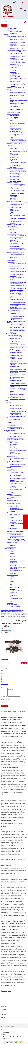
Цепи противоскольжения (16, 251)
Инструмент (6, 526)
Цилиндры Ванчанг (14, 106)
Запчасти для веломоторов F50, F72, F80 (16, 439)
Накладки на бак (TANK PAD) (16, 472)
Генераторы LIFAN (11, 260)
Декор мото (12, 486)
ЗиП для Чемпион (14, 157)
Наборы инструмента (11, 547)
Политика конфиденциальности (9, 1020)
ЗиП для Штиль (13, 159)
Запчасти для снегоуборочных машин (15, 252)
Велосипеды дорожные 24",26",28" (18, 433)
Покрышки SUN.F (14, 241)
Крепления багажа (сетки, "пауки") (18, 487)
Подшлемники (13, 595)
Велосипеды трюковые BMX (16, 436)
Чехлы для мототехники (12, 500)
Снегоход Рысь (13, 198)
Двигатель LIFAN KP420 (15, 76)
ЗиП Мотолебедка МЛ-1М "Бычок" (18, 123)
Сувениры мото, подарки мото (13, 505)
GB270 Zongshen (13, 67)
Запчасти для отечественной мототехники (16, 36)
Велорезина (12, 447)
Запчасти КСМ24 (13, 257)
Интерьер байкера (14, 506)
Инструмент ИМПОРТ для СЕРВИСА (17, 540)
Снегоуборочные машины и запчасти (15, 424)
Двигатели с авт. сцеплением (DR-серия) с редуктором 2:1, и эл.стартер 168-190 (18, 295)
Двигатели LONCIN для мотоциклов (18, 316)
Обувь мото (12, 589)
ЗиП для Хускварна (14, 156)
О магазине (4, 1012)
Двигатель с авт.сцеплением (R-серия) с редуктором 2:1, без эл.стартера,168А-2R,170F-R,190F (17, 299)
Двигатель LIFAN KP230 (15, 75)
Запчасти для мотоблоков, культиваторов (16, 118)
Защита (11, 578)
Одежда (12, 553)
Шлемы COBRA (13, 564)
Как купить (4, 1006)
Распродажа (10, 30)
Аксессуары (12, 146)
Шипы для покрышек (14, 246)
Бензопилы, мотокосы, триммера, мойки (16, 531)
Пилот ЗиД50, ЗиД (14, 117)
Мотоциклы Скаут (14, 340)
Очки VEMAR (13, 600)
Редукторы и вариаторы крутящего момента (16, 50)
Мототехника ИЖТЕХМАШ (10, 333)
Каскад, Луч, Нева (14, 125)
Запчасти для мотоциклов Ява (16, 48)
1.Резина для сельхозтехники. (16, 139)
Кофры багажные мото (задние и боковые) (16, 498)
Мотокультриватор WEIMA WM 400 (18, 140)
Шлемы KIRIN (13, 572)
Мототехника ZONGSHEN (15, 414)
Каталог (11, 610)
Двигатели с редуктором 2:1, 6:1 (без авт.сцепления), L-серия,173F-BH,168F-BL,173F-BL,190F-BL (18, 290)
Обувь (11, 579)
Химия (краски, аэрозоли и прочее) (18, 215)
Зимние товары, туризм (12, 604)
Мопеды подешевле (14, 403)
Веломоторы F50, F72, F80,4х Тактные (15, 438)
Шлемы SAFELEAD (14, 558)
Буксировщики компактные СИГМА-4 (18, 369)
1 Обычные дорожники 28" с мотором (18, 458)
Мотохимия (12, 223)
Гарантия (3, 1014)
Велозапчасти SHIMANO (15, 453)
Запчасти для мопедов (15, 93)
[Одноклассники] (4, 630)
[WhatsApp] (8, 630)
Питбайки (9, 422)
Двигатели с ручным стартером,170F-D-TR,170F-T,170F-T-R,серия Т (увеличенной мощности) (18, 265)
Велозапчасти (10, 441)
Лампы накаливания (14, 220)
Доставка (3, 1009)
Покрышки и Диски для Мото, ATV (14, 234)
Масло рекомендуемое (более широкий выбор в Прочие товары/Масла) (17, 331)
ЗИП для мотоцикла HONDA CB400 (17, 170)
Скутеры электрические (15, 419)
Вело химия (12, 445)
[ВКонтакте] (2, 630)
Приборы (12, 517)
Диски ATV (12, 240)
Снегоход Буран (13, 196)
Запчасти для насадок (15, 530)
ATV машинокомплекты (15, 338)
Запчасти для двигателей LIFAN (14, 51)
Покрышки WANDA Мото (15, 238)
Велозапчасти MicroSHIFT (15, 455)
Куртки (11, 601)
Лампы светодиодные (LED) (16, 221)
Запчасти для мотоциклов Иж (16, 37)
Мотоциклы (9, 410)
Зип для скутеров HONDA (15, 173)
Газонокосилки (13, 148)
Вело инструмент (13, 444)
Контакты (3, 1017)
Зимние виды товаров (15, 606)
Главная (3, 1004)
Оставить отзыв (4, 684)
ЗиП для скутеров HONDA (15, 181)
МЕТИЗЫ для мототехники (16, 489)
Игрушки (9, 467)
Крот (11, 126)
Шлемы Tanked (13, 561)
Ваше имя (3, 702)
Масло (11, 209)
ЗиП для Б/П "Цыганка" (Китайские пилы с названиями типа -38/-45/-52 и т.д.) (18, 151)
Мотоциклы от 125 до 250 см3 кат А (18, 411)
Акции (5, 27)
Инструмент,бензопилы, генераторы (15, 533)
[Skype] (10, 630)
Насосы (11, 212)
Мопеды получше (14, 406)
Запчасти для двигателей (15, 90)
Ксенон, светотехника (15, 519)
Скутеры (9, 417)
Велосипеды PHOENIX (12, 435)
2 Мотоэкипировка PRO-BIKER (16, 598)
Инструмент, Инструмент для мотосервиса (16, 539)
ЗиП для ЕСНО (13, 167)
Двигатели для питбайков (16, 311)
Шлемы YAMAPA (13, 562)
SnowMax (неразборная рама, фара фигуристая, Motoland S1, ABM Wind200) (18, 190)
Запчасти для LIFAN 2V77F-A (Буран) (18, 65)
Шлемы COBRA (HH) (14, 565)
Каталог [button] (4, 25)
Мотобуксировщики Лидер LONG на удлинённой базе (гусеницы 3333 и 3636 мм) (18, 390)
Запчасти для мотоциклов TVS (13, 112)
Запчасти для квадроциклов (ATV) (17, 92)
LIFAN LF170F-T (13, 72)
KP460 (11, 69)
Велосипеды (10, 431)
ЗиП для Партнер (14, 154)
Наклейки (12, 473)
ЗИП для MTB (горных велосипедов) (18, 449)
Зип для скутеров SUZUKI (15, 174)
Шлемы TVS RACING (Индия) (16, 570)
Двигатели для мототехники (13, 310)
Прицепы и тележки (11, 425)
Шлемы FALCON (13, 556)
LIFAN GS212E (13, 70)
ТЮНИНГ (12, 492)
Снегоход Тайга (13, 199)
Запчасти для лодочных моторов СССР (18, 202)
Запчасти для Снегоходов (12, 182)
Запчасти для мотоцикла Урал (16, 39)
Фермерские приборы (12, 542)
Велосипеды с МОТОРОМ (12, 456)
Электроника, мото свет (12, 512)
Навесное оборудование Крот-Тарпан (18, 136)
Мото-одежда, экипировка (13, 582)
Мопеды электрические (15, 408)
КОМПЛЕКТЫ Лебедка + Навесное (17, 399)
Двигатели (6, 259)
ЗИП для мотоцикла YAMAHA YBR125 (18, 171)
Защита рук (9, 494)
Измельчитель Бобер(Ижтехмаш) (14, 335)
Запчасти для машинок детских (17, 428)
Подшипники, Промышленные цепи (18, 218)
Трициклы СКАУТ (13, 343)
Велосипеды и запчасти (9, 430)
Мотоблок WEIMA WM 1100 (16, 129)
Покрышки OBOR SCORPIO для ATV (17, 249)
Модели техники (14, 469)
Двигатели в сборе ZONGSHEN (16, 324)
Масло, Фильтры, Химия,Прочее (14, 207)
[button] (25, 637)
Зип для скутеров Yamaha (15, 176)
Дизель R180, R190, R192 (15, 122)
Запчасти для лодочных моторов (14, 201)
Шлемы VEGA (13, 573)
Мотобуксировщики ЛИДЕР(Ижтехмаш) (16, 350)
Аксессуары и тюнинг (11, 470)
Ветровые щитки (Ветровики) (13, 503)
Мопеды (9, 402)
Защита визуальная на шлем (16, 514)
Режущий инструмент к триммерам (18, 162)
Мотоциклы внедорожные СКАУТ (14, 336)
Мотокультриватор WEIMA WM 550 (18, 131)
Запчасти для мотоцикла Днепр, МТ (18, 41)
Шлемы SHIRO (13, 559)
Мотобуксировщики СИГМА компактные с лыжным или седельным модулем (16, 360)
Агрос (11, 120)
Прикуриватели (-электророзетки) (17, 523)
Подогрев (12, 525)
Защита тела (13, 584)
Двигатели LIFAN (10, 262)
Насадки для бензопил (12, 528)
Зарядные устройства (14, 210)
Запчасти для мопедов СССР (13, 114)
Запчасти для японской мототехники (15, 168)
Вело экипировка (11, 550)
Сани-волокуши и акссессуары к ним (18, 392)
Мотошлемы (10, 554)
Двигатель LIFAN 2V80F (15, 73)
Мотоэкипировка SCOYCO (12, 575)
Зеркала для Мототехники (13, 501)
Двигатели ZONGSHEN (15, 315)
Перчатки (12, 551)
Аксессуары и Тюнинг (9, 459)
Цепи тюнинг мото (14, 107)
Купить (23, 663)
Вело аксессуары (14, 442)
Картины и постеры (14, 508)
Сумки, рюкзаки (13, 596)
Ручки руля (12, 491)
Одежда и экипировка (9, 548)
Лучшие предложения (12, 28)
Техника (6, 400)
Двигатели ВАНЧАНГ (14, 313)
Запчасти (6, 34)
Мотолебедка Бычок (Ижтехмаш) (14, 397)
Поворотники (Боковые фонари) (17, 515)
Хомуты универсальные (15, 216)
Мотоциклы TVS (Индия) (15, 413)
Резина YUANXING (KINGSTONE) (17, 248)
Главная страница (5, 610)
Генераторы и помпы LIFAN (16, 534)
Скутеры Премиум (14, 421)
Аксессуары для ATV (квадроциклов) (18, 481)
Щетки (11, 477)
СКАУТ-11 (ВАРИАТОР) (14, 341)
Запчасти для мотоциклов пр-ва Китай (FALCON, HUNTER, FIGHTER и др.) (18, 97)
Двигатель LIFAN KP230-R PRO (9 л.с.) (18, 83)
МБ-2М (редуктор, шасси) (15, 128)
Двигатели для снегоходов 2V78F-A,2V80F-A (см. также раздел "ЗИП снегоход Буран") (17, 304)
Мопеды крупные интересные (16, 405)
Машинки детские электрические (14, 427)
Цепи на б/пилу (13, 164)
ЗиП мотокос (13, 160)
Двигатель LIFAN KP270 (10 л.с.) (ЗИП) (18, 78)
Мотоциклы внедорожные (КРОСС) (17, 416)
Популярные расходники (15, 165)
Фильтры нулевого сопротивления (17, 213)
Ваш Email (3, 699)
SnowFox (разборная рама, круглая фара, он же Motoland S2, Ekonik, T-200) (17, 186)
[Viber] (6, 630)
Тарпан (11, 137)
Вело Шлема (10, 603)
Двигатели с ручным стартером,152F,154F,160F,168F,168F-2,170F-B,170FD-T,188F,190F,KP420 (18, 282)
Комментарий (4, 696)
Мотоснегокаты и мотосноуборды (17, 383)
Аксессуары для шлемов (15, 475)
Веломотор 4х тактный (15, 115)
